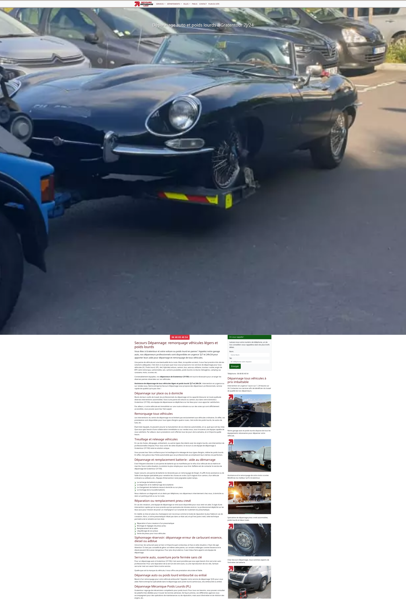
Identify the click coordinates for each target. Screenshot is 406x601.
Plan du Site (213, 4)
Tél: (230, 358)
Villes (186, 4)
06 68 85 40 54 (180, 337)
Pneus (194, 4)
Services (160, 4)
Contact (203, 4)
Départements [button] (173, 4)
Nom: (231, 351)
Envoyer (235, 366)
